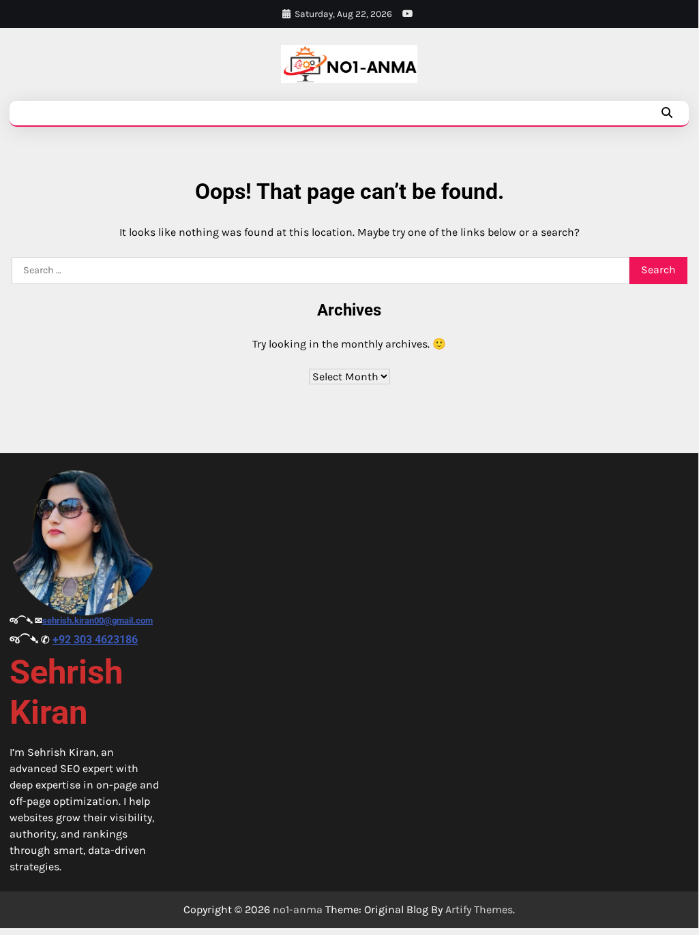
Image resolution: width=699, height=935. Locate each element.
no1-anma (298, 909)
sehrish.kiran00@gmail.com (97, 620)
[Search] (667, 113)
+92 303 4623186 (95, 639)
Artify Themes (479, 909)
